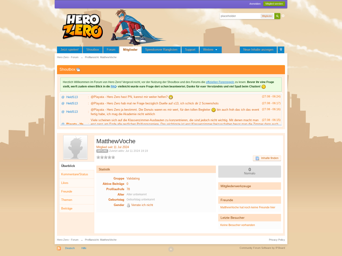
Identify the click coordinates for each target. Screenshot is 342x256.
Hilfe (83, 248)
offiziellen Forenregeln (220, 82)
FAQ (113, 86)
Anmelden (255, 3)
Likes (64, 183)
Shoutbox (92, 49)
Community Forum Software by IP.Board (262, 247)
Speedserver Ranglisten (161, 49)
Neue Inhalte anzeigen (258, 49)
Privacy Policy (277, 239)
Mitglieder (130, 49)
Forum (111, 49)
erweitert (283, 16)
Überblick (68, 166)
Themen (66, 200)
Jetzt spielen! (69, 49)
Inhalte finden (268, 158)
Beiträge (66, 208)
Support (190, 49)
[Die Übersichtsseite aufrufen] (115, 26)
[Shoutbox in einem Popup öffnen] (78, 69)
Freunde (66, 191)
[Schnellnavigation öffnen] (281, 50)
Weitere (208, 49)
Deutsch (70, 248)
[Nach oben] (171, 249)
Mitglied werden (274, 3)
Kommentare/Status (74, 174)
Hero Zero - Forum (67, 239)
